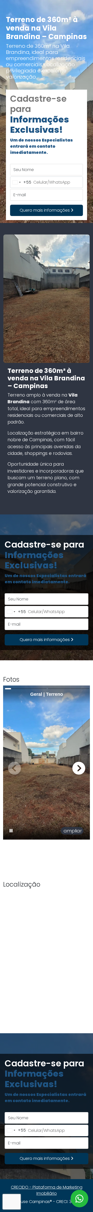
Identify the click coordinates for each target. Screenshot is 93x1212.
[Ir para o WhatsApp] (79, 1198)
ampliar (72, 831)
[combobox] (20, 182)
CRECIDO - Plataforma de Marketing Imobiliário (46, 1190)
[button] (78, 768)
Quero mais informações (45, 210)
